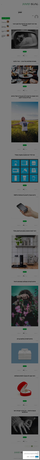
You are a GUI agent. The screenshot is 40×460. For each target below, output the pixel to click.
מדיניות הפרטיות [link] (36, 458)
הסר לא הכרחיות (32, 456)
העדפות (28, 456)
